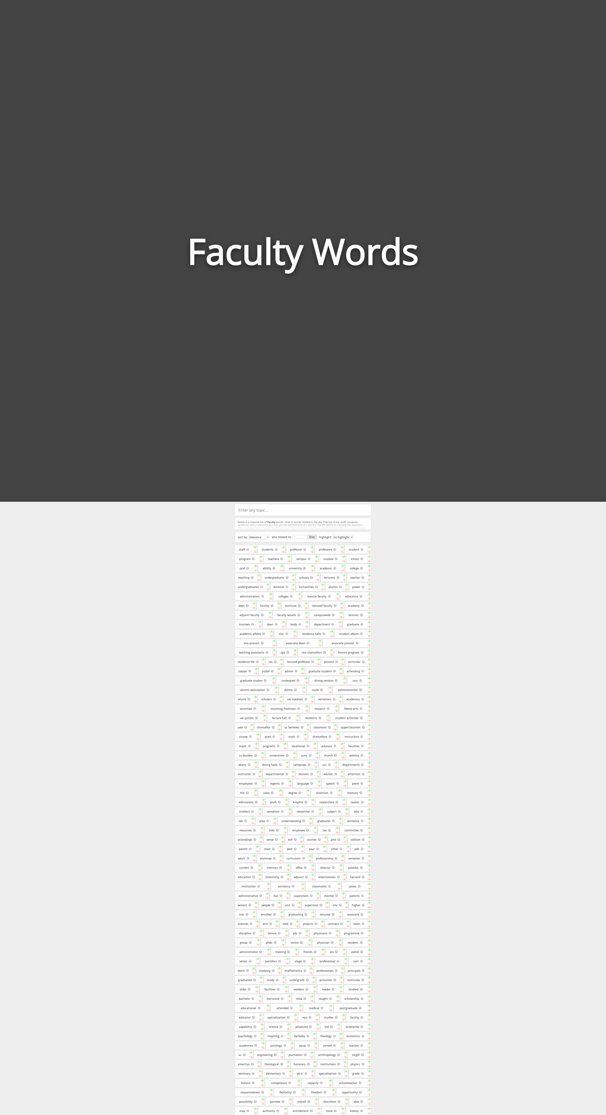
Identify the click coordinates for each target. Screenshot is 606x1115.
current (244, 868)
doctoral (278, 587)
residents (311, 718)
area (262, 821)
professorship (324, 858)
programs (269, 746)
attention (354, 774)
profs (273, 802)
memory (352, 793)
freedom (316, 1092)
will (290, 839)
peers (355, 783)
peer (290, 849)
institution (249, 886)
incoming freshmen (283, 709)
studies (328, 1017)
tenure (272, 933)
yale (240, 727)
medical (314, 1008)
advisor (328, 774)
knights (298, 802)
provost (329, 662)
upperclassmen (350, 727)
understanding (291, 821)
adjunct (299, 877)
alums (242, 699)
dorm (241, 971)
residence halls (311, 634)
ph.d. (300, 1073)
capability (245, 1027)
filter (312, 537)
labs (356, 811)
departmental (275, 774)
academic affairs (250, 634)
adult (241, 858)
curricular (354, 662)
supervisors (301, 896)
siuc (281, 634)
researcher (303, 811)
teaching (244, 577)
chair (267, 849)
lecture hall (279, 718)
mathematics (293, 971)
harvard (355, 877)
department (322, 624)
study (270, 980)
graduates (324, 821)
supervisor (311, 905)
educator (245, 1017)
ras (271, 662)
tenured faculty (322, 606)
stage (298, 961)
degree (292, 793)
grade (356, 1073)
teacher (355, 577)
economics (353, 1036)
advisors (326, 746)
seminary (244, 1073)
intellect (244, 811)
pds (357, 849)
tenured (325, 914)
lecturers (329, 577)
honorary (300, 1064)
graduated (245, 980)
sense (270, 839)
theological (271, 1064)
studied (353, 989)
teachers (273, 559)
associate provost (343, 643)
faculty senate (286, 615)
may (242, 1111)
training (280, 952)
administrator (248, 952)
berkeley (299, 1036)
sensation (273, 811)
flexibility (285, 1092)
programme (351, 933)
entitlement (301, 1111)
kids (272, 830)
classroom (320, 727)
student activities (346, 718)
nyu (304, 1017)
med (285, 924)
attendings (245, 839)
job (295, 933)
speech (330, 783)
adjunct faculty (249, 615)
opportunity (350, 1092)
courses (312, 839)
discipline (245, 933)
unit (287, 905)
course (243, 736)
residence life (246, 662)
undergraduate (274, 577)
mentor (329, 896)
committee (351, 830)
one (335, 905)
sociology (276, 1045)
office (299, 868)
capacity (313, 1083)
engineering (265, 1055)
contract (333, 924)
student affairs (349, 634)
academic (326, 568)
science (273, 1027)
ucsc (355, 680)
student (354, 549)
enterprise (352, 1027)
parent (243, 849)
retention (322, 793)
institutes (353, 980)
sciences (243, 924)
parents (355, 896)
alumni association (252, 690)
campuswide (322, 615)
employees (246, 783)
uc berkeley (292, 727)
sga (283, 652)
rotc (241, 914)
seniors (242, 905)
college (354, 568)
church (328, 755)
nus (275, 896)
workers (299, 989)
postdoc (353, 868)
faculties (353, 746)
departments (351, 765)
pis (332, 952)
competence (279, 1083)
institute (291, 606)
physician (323, 942)
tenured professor (298, 662)
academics (353, 699)
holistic (245, 1083)
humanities (306, 587)
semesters (324, 699)
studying (264, 971)
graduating (295, 914)
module (328, 559)
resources (245, 830)
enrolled (266, 914)
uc (239, 1055)
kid (327, 1027)
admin (289, 671)
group (243, 942)
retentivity (272, 877)
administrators (250, 596)
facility (354, 1017)
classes (242, 671)
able (356, 1101)
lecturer (353, 615)
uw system (247, 718)
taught (323, 998)
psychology (245, 1036)
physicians (320, 933)
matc (291, 736)
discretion (329, 1101)
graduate (353, 624)
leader (326, 989)
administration (348, 690)
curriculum (294, 858)
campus (301, 559)
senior (243, 961)
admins (354, 755)
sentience (353, 821)
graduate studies (251, 680)
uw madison (295, 699)
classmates (319, 886)
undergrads (296, 980)
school (355, 559)
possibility (246, 1101)
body (294, 624)
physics (355, 1064)
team (356, 924)
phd (333, 839)
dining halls (269, 765)
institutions (328, 1064)
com (356, 961)
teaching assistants (251, 652)
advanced (301, 1027)
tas (325, 830)
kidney (354, 1111)
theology (326, 1036)
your (312, 849)
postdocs (271, 961)
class (266, 793)
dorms (288, 690)
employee (298, 830)
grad (268, 736)
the (242, 793)
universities (276, 755)
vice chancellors (312, 652)
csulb (315, 690)
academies (246, 1045)
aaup (302, 1045)
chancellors (320, 736)
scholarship (351, 998)
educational (248, 1008)
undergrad (288, 680)
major (243, 746)
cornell (327, 1045)
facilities (269, 989)
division (304, 774)
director (325, 868)
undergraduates (248, 587)
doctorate (273, 998)
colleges (283, 596)
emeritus (244, 1064)
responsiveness (250, 1092)
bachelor (244, 998)
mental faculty (317, 596)
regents (275, 783)
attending (353, 671)
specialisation (328, 1073)
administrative (248, 896)
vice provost (251, 643)
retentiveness (327, 877)
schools (304, 577)
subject (332, 811)
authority (269, 1111)
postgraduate (348, 1008)
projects (308, 924)
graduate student (320, 671)
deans (242, 765)
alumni (333, 587)
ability (267, 568)
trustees (244, 624)
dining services (323, 680)
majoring (273, 1036)
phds (269, 942)
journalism (295, 1055)
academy (354, 606)
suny (304, 755)
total (329, 1111)
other (334, 849)
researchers (326, 802)
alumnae (266, 858)
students (267, 549)
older (243, 989)
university (295, 568)
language (303, 783)
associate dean (295, 643)
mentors (272, 868)
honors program (348, 652)
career (352, 886)
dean (270, 624)
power (356, 587)
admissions (246, 802)
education (244, 877)
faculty (264, 606)
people (265, 905)
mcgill (356, 1055)
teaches (354, 1045)
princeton (326, 980)
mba (299, 998)
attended (282, 1008)
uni (324, 765)
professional (327, 961)
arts (265, 924)
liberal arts (351, 709)
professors (325, 549)
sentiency (284, 886)
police (355, 952)
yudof (266, 671)
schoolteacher (348, 1083)
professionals (324, 971)
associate (353, 914)
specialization (276, 1017)
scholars (266, 699)
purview (275, 1101)
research (320, 709)
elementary (273, 1073)
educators (351, 596)
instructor (244, 774)
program (245, 559)
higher (356, 905)
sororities (246, 709)
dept (241, 606)
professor (296, 549)
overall (301, 1101)
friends (307, 952)
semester (354, 858)
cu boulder (246, 755)
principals (354, 971)
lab (241, 821)
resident (353, 942)
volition (355, 839)
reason (355, 802)
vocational (298, 746)
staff (242, 549)
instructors (352, 736)
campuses (299, 765)
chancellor (263, 727)
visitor (295, 942)
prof (242, 568)
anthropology (327, 1055)
